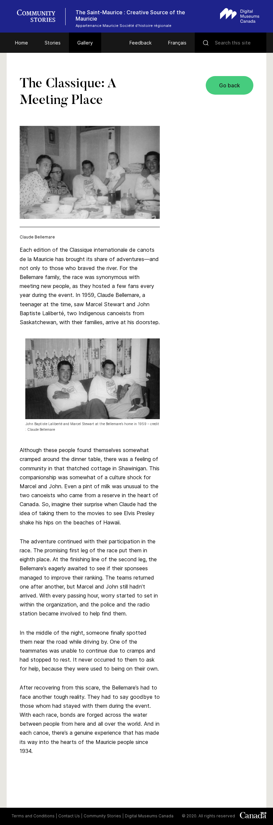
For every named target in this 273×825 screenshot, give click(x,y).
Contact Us (69, 815)
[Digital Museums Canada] (239, 15)
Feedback (140, 43)
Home (21, 43)
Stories (53, 43)
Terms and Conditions (33, 815)
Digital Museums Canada (149, 815)
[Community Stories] (40, 16)
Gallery (85, 43)
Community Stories (102, 815)
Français (177, 43)
